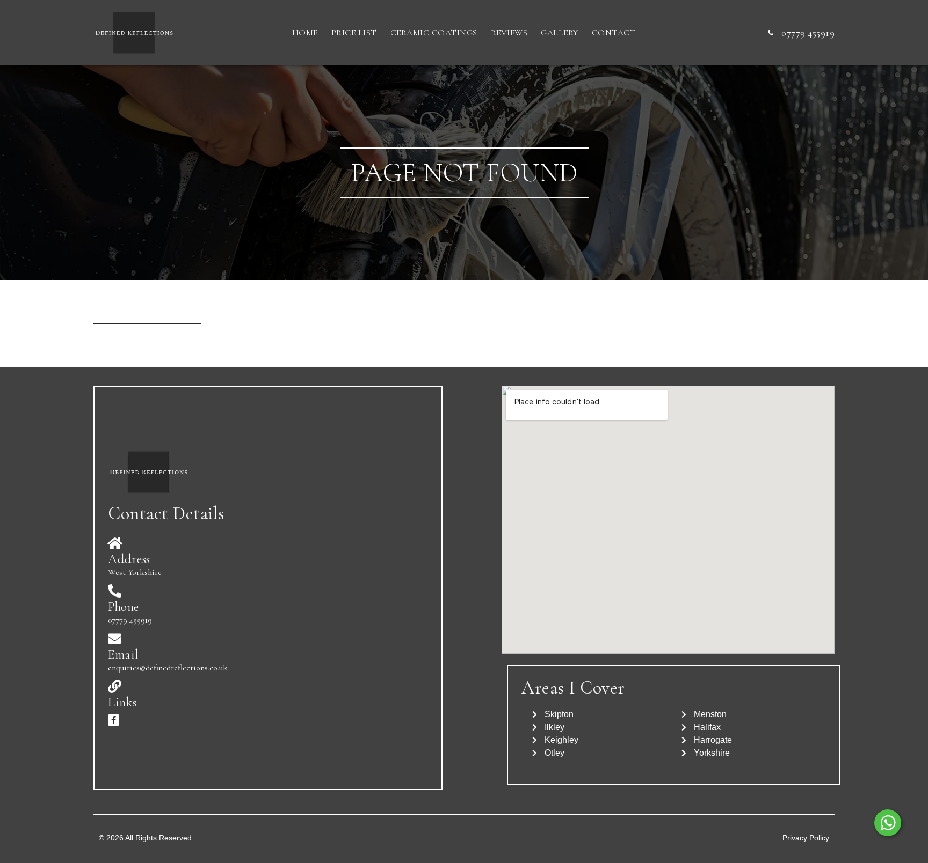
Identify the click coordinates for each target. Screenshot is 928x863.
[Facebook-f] (113, 720)
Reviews (509, 32)
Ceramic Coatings (433, 32)
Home (305, 32)
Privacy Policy (805, 838)
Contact (614, 32)
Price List (354, 32)
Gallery (559, 32)
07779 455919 (130, 620)
